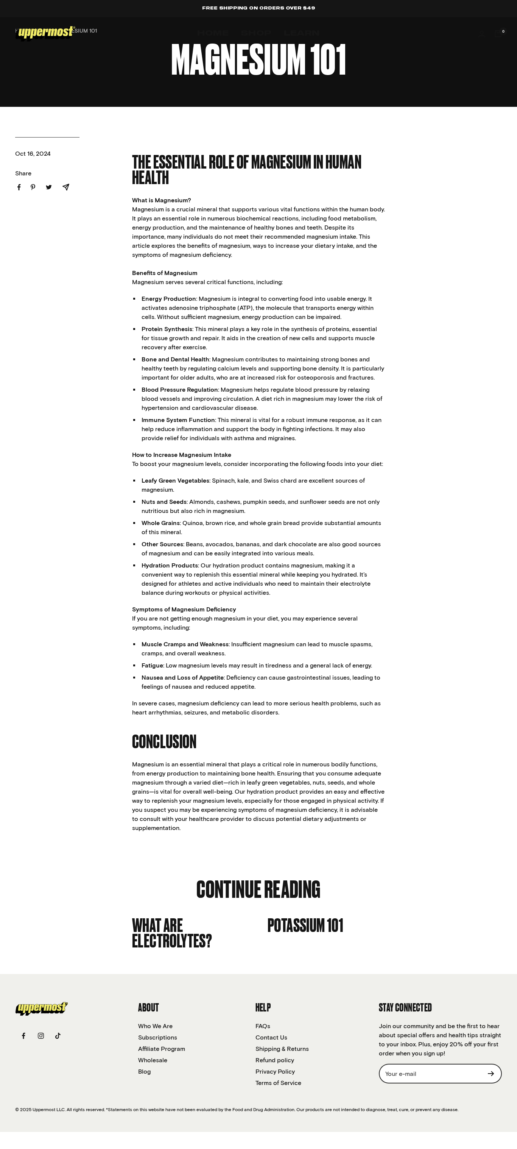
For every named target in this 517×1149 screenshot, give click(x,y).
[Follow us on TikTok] (57, 1035)
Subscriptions (157, 1037)
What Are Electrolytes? (172, 934)
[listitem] (19, 187)
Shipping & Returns (282, 1048)
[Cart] (498, 33)
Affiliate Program (161, 1048)
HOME (213, 33)
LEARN (302, 33)
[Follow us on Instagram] (40, 1035)
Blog (144, 1071)
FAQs (262, 1025)
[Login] (481, 34)
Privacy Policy (275, 1071)
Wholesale (152, 1060)
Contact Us (271, 1037)
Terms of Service (278, 1082)
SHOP (256, 33)
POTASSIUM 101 (305, 926)
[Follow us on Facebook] (23, 1035)
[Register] (491, 1073)
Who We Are (155, 1025)
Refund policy (274, 1060)
